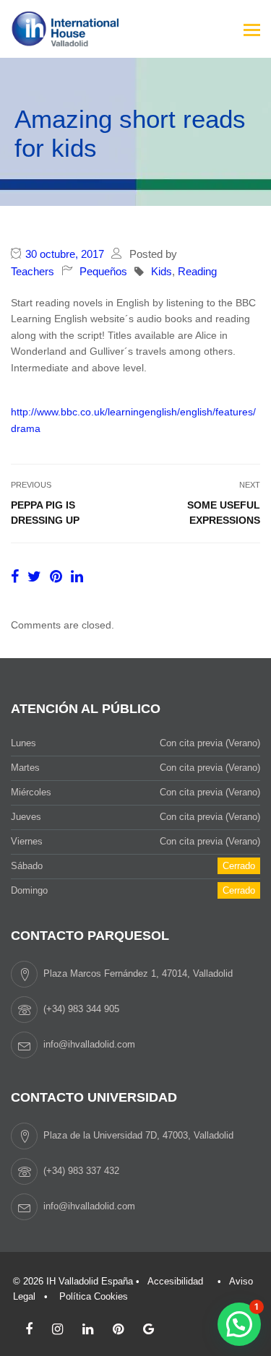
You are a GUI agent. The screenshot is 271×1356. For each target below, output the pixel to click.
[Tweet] (36, 576)
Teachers (32, 271)
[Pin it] (58, 576)
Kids (161, 271)
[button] (239, 1324)
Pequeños (103, 271)
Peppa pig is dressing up (45, 512)
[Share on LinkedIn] (77, 576)
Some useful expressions (223, 512)
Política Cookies (93, 1296)
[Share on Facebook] (17, 576)
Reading (197, 271)
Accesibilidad (175, 1281)
